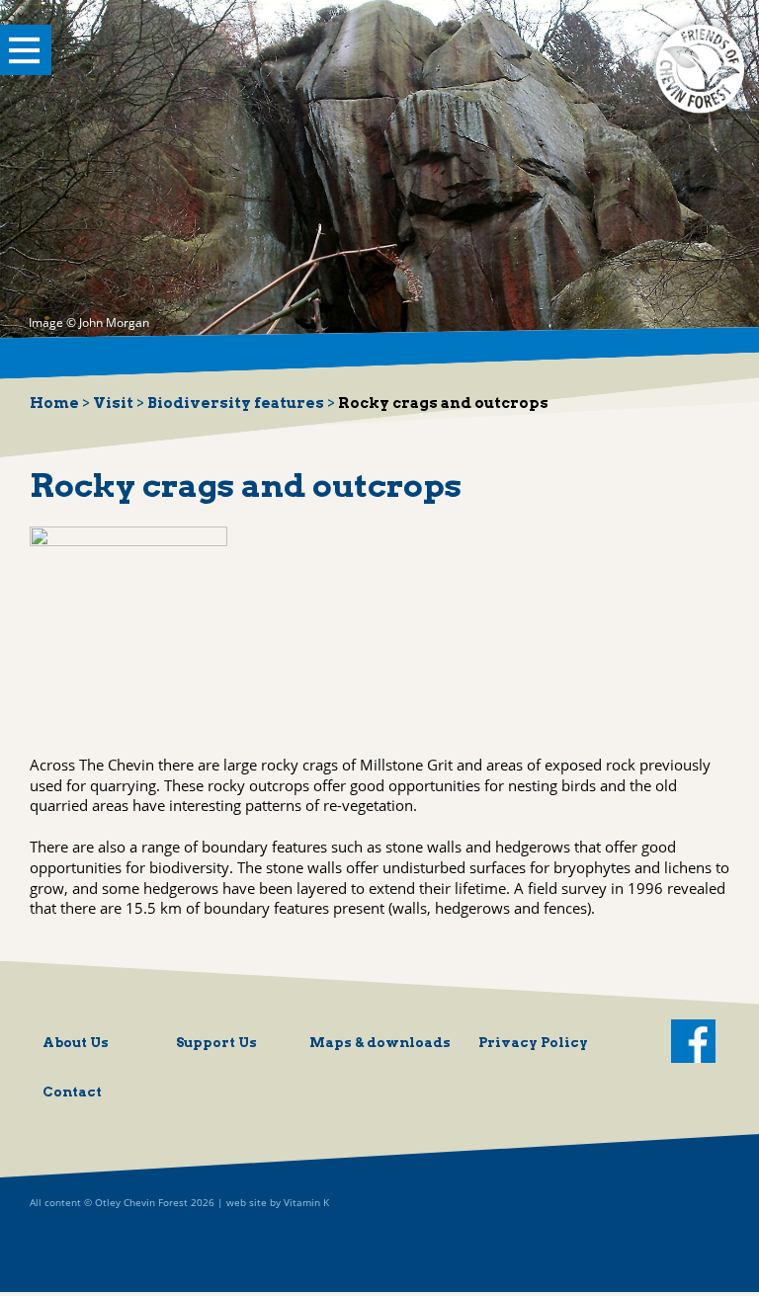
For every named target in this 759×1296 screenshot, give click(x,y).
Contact (72, 1091)
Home (54, 403)
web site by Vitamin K (277, 1202)
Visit (113, 403)
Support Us (216, 1042)
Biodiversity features (235, 403)
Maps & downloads (380, 1042)
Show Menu (25, 50)
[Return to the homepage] (700, 113)
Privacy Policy (533, 1042)
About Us (75, 1042)
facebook (693, 1041)
